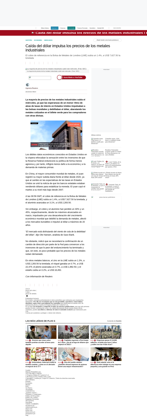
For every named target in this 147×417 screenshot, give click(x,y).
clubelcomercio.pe (31, 407)
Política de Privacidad (32, 396)
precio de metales (31, 293)
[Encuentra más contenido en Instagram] (54, 63)
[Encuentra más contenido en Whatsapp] (46, 63)
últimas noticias (96, 135)
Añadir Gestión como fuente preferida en (108, 40)
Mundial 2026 (100, 28)
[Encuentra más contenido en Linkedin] (41, 63)
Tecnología (29, 389)
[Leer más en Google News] (28, 63)
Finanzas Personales (82, 28)
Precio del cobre (31, 290)
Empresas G (55, 28)
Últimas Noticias (45, 28)
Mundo (28, 385)
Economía (29, 383)
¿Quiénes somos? (31, 393)
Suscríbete (29, 402)
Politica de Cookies (32, 397)
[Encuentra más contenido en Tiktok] (50, 63)
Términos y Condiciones (33, 394)
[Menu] (27, 28)
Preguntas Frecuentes (32, 399)
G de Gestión (71, 28)
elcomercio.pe (30, 405)
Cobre (28, 292)
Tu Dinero (29, 388)
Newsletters (92, 28)
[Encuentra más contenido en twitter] (36, 63)
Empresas (62, 28)
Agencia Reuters (32, 88)
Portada (28, 381)
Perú (27, 386)
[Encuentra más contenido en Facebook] (32, 63)
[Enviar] (30, 28)
